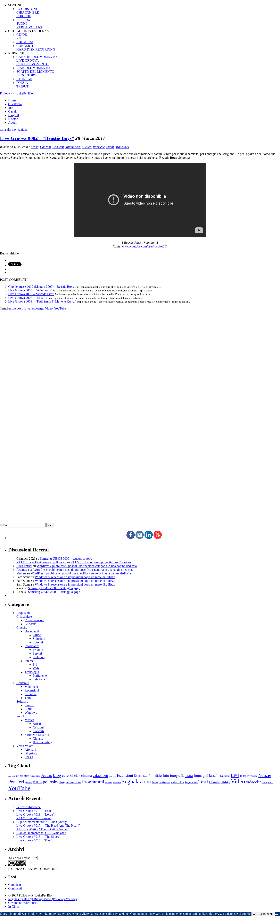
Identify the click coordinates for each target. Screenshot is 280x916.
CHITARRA (24, 42)
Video (49, 308)
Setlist (155, 782)
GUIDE (21, 34)
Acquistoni (23, 613)
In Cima (13, 906)
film (151, 776)
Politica (37, 782)
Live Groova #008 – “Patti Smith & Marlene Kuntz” (42, 301)
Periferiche (40, 675)
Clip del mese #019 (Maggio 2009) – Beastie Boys (41, 286)
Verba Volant (24, 746)
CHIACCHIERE (27, 12)
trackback (122, 147)
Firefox (29, 705)
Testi (203, 781)
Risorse (13, 119)
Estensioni (125, 775)
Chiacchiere (24, 616)
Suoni (110, 147)
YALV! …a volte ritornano (33, 818)
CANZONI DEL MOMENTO (36, 57)
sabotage (37, 308)
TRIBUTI (23, 86)
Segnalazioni (136, 781)
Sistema (164, 782)
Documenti (32, 631)
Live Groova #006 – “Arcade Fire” (31, 294)
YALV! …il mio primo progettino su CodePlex (101, 562)
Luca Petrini (24, 566)
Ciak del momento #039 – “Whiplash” (41, 833)
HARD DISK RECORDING (35, 49)
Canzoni (45, 147)
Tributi (29, 698)
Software (22, 701)
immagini (201, 775)
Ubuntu (214, 782)
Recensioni (32, 690)
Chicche (21, 627)
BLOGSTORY (26, 75)
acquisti (11, 776)
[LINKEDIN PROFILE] (149, 538)
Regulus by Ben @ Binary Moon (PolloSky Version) (42, 899)
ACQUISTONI (26, 8)
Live (27, 308)
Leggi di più (266, 913)
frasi (189, 775)
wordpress (267, 782)
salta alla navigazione (13, 129)
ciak (77, 775)
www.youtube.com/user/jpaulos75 (144, 246)
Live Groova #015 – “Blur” (34, 840)
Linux (28, 709)
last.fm (214, 775)
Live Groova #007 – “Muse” (27, 297)
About (12, 122)
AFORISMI (24, 79)
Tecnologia (32, 672)
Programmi (93, 781)
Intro (11, 107)
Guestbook (15, 104)
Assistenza (35, 776)
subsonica (177, 782)
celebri (67, 775)
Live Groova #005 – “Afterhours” (30, 290)
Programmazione (70, 782)
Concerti (58, 147)
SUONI (21, 23)
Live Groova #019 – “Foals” (34, 810)
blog (57, 775)
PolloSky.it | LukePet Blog (17, 93)
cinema (86, 775)
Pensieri (16, 781)
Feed (145, 776)
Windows (31, 712)
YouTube (60, 308)
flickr (158, 775)
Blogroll (13, 115)
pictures (28, 782)
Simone (21, 573)
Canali (12, 111)
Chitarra (38, 738)
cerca (3, 525)
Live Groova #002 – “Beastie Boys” (37, 138)
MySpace (252, 775)
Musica (86, 147)
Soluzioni (39, 638)
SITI (19, 38)
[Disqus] (140, 361)
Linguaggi (225, 776)
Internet (29, 661)
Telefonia (39, 679)
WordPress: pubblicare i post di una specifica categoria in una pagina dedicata (87, 566)
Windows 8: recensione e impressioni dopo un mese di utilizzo (75, 577)
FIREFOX (23, 20)
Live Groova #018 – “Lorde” (35, 814)
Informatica (32, 646)
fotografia (177, 775)
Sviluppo (38, 657)
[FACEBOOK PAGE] (130, 538)
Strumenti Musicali (37, 734)
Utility (225, 782)
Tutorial (38, 642)
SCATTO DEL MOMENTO (35, 71)
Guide (37, 635)
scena (108, 782)
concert (112, 776)
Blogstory (31, 753)
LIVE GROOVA (27, 60)
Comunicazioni (34, 620)
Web (36, 668)
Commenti (15, 888)
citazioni (100, 775)
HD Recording (42, 742)
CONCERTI (24, 45)
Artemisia (22, 569)
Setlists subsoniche (28, 807)
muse (243, 775)
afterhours (22, 775)
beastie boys (15, 308)
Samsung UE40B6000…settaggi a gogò (66, 558)
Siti (35, 664)
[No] (276, 914)
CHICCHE (23, 16)
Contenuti (22, 683)
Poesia (29, 757)
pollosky (50, 781)
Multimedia (72, 147)
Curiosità (30, 624)
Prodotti (38, 649)
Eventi (138, 775)
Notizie (264, 775)
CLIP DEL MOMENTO (32, 64)
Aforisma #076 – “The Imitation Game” (42, 829)
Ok (254, 913)
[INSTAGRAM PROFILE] (139, 538)
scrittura (117, 782)
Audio (46, 775)
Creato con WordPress (22, 902)
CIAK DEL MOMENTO (33, 68)
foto (166, 775)
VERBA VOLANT (29, 27)
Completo (14, 884)
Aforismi (30, 749)
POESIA (22, 82)
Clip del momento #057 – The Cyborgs (41, 822)
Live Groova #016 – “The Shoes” (38, 836)
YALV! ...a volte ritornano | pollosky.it (41, 562)
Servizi (37, 653)
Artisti (34, 147)
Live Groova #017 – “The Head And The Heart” (48, 825)
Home (12, 100)
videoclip (254, 782)
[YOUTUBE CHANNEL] (158, 538)
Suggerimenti (191, 782)
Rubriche (99, 147)
